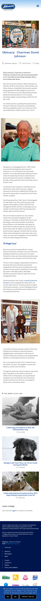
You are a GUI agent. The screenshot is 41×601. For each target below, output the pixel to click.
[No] (38, 594)
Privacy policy (28, 596)
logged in (15, 511)
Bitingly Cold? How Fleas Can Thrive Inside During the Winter (20, 464)
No (15, 596)
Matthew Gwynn (11, 63)
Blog (37, 63)
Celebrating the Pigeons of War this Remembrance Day (21, 429)
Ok (8, 596)
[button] (38, 6)
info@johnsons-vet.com (12, 543)
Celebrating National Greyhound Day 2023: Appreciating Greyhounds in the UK (20, 494)
